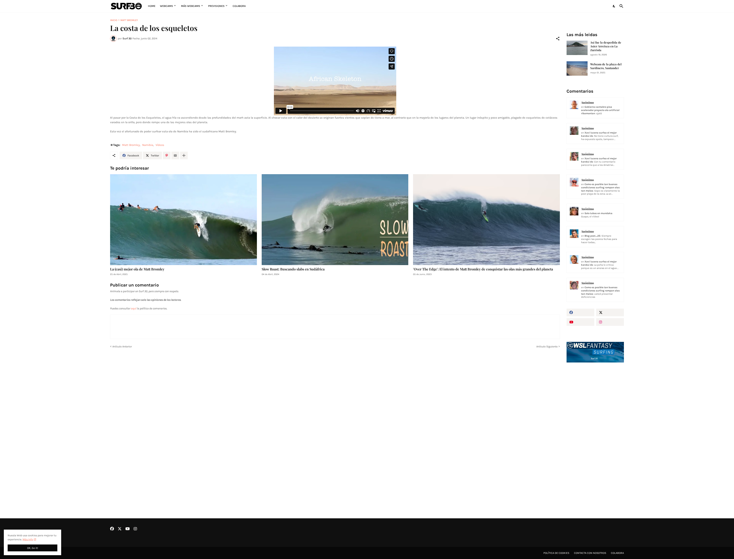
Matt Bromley (129, 20)
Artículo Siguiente (547, 346)
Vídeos (160, 145)
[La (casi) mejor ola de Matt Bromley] (183, 219)
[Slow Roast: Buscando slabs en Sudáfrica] (335, 219)
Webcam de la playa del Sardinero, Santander (606, 66)
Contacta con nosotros (590, 553)
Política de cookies (556, 553)
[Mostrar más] (184, 155)
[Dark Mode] (614, 6)
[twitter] (610, 312)
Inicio (113, 20)
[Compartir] (558, 38)
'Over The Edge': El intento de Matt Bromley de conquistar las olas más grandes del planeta (483, 269)
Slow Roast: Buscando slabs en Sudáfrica (293, 269)
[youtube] (580, 322)
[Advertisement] (595, 430)
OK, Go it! (32, 548)
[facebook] (580, 312)
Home (151, 6)
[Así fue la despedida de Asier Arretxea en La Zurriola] (577, 48)
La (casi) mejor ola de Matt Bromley (137, 269)
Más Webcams (190, 6)
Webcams (166, 6)
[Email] (175, 155)
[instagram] (610, 322)
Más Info (28, 539)
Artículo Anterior (122, 346)
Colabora (239, 6)
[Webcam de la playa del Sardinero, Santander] (577, 68)
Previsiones (216, 6)
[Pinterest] (167, 155)
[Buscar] (620, 6)
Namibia (147, 145)
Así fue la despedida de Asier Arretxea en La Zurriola (605, 46)
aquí (133, 308)
